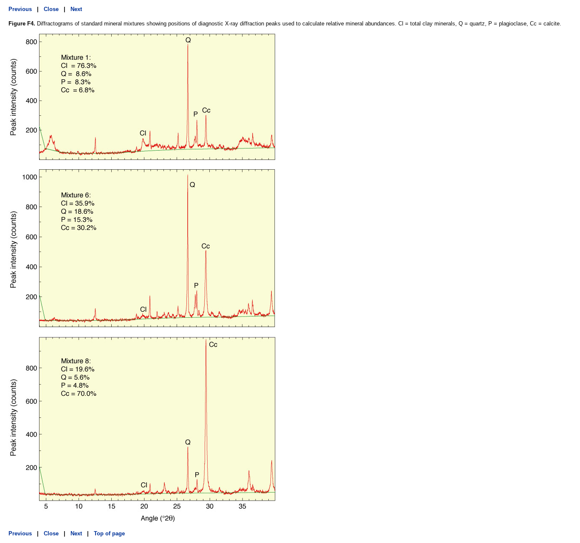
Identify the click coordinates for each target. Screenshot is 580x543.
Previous (20, 9)
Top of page (109, 533)
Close (51, 9)
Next (76, 9)
